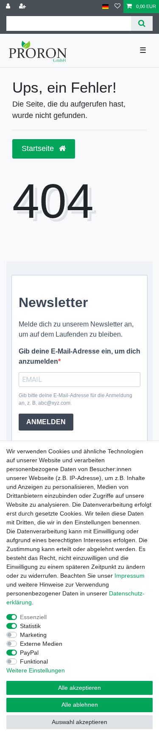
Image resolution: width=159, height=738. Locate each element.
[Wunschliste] (117, 6)
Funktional (34, 661)
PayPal (29, 652)
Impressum (129, 575)
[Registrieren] (23, 6)
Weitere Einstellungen (35, 670)
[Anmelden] (9, 6)
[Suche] (142, 23)
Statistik (30, 626)
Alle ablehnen (79, 704)
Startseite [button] (39, 148)
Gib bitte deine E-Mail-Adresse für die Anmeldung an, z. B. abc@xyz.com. (75, 399)
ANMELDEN (46, 421)
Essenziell (33, 617)
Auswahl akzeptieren (79, 722)
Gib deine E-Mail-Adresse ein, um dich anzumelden (79, 356)
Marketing (33, 634)
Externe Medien (41, 643)
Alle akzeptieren (79, 687)
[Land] (105, 6)
